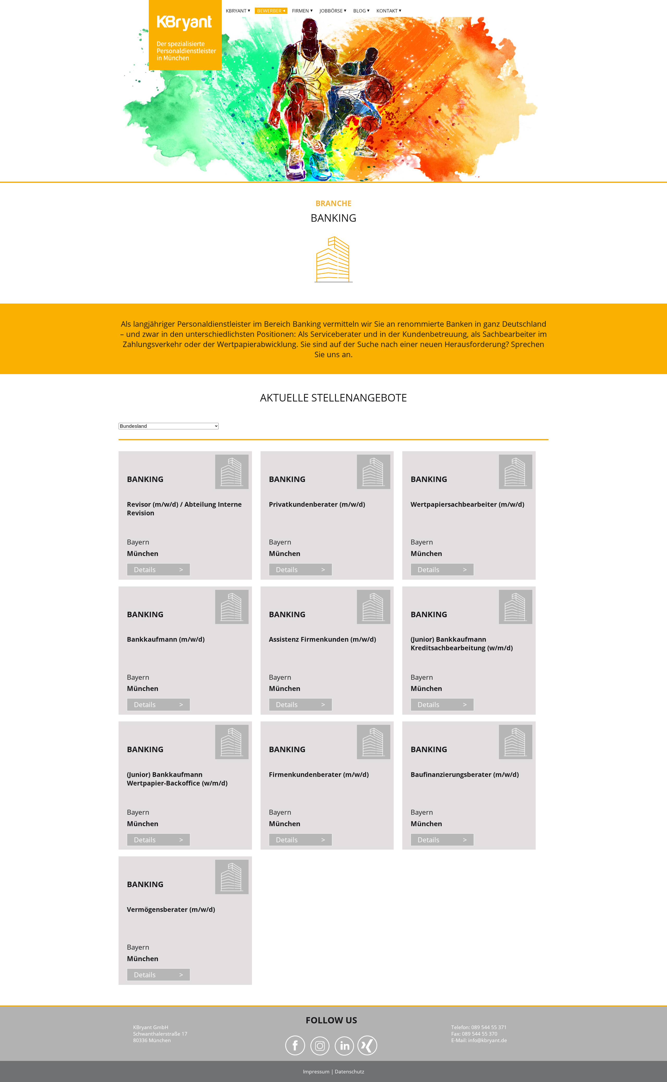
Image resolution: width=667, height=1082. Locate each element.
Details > (158, 569)
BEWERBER (269, 11)
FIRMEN (300, 11)
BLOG (359, 11)
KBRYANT (236, 11)
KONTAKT (387, 11)
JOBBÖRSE (331, 11)
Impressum (316, 1071)
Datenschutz (349, 1071)
